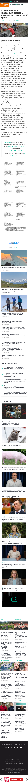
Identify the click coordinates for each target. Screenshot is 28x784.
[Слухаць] (4, 516)
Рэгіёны (20, 757)
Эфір (25, 744)
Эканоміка (5, 661)
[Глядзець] (4, 367)
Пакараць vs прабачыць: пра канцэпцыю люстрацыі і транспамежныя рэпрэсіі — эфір (13, 519)
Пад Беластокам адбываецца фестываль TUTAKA (20, 723)
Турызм (15, 247)
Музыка (18, 700)
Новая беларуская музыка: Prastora (20, 729)
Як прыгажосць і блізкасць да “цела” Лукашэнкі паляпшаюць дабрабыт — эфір (14, 589)
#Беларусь (7, 142)
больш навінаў (23, 398)
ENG (17, 1)
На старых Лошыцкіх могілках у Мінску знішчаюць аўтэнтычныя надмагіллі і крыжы (15, 381)
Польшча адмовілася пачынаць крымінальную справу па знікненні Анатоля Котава (21, 645)
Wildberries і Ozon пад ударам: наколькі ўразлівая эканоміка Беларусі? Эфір (13, 542)
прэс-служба (13, 53)
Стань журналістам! (10, 755)
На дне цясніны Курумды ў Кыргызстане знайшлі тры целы (13, 268)
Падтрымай (8, 757)
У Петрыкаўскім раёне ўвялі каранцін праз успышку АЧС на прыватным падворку (14, 468)
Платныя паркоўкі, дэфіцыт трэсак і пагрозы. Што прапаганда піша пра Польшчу (14, 387)
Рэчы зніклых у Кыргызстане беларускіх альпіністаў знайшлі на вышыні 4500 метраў (12, 349)
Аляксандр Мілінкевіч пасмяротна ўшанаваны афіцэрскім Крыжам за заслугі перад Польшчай (13, 610)
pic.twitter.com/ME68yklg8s (14, 150)
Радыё (14, 757)
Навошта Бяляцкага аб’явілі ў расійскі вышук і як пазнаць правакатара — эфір (13, 375)
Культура (18, 661)
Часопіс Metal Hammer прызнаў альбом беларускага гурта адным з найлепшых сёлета (20, 694)
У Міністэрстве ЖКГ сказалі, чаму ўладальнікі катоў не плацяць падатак (13, 446)
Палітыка (18, 20)
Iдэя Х (16, 744)
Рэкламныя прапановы (11, 763)
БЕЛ (11, 1)
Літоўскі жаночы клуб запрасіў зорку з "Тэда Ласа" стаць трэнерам (7, 715)
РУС (14, 1)
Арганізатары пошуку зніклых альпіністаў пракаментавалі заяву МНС (13, 335)
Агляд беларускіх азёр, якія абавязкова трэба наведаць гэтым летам (13, 342)
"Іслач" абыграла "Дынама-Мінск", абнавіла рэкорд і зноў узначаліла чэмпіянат (6, 724)
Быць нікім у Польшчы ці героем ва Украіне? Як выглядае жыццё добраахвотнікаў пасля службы (12, 423)
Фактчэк (20, 744)
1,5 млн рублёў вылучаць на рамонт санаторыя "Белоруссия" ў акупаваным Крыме (7, 694)
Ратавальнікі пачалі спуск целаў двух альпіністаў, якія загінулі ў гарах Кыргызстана (12, 291)
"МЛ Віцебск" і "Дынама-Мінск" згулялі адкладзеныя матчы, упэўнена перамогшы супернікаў (7, 734)
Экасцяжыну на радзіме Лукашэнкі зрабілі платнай (12, 321)
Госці (3, 744)
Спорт (3, 700)
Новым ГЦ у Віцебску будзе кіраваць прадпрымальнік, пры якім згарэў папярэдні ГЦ (7, 676)
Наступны (27, 779)
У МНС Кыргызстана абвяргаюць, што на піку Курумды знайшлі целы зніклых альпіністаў (13, 329)
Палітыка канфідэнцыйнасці (14, 772)
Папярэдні (1, 779)
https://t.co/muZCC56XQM (16, 146)
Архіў (6, 759)
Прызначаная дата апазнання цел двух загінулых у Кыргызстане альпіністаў (13, 314)
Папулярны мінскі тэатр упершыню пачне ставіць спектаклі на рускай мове (20, 684)
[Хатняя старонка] (16, 5)
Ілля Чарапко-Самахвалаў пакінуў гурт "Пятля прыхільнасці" (20, 715)
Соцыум (4, 620)
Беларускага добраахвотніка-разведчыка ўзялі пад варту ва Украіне (7, 655)
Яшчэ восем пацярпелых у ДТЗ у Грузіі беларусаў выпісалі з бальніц (13, 356)
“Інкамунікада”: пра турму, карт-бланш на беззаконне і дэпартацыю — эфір (15, 369)
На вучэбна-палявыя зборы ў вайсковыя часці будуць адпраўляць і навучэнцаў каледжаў (15, 393)
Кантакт (19, 761)
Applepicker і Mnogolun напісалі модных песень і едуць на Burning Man (21, 675)
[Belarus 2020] (16, 779)
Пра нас (21, 763)
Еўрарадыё (4, 20)
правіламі (20, 770)
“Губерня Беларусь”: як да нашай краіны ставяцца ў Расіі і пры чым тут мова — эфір (13, 566)
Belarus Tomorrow (10, 744)
